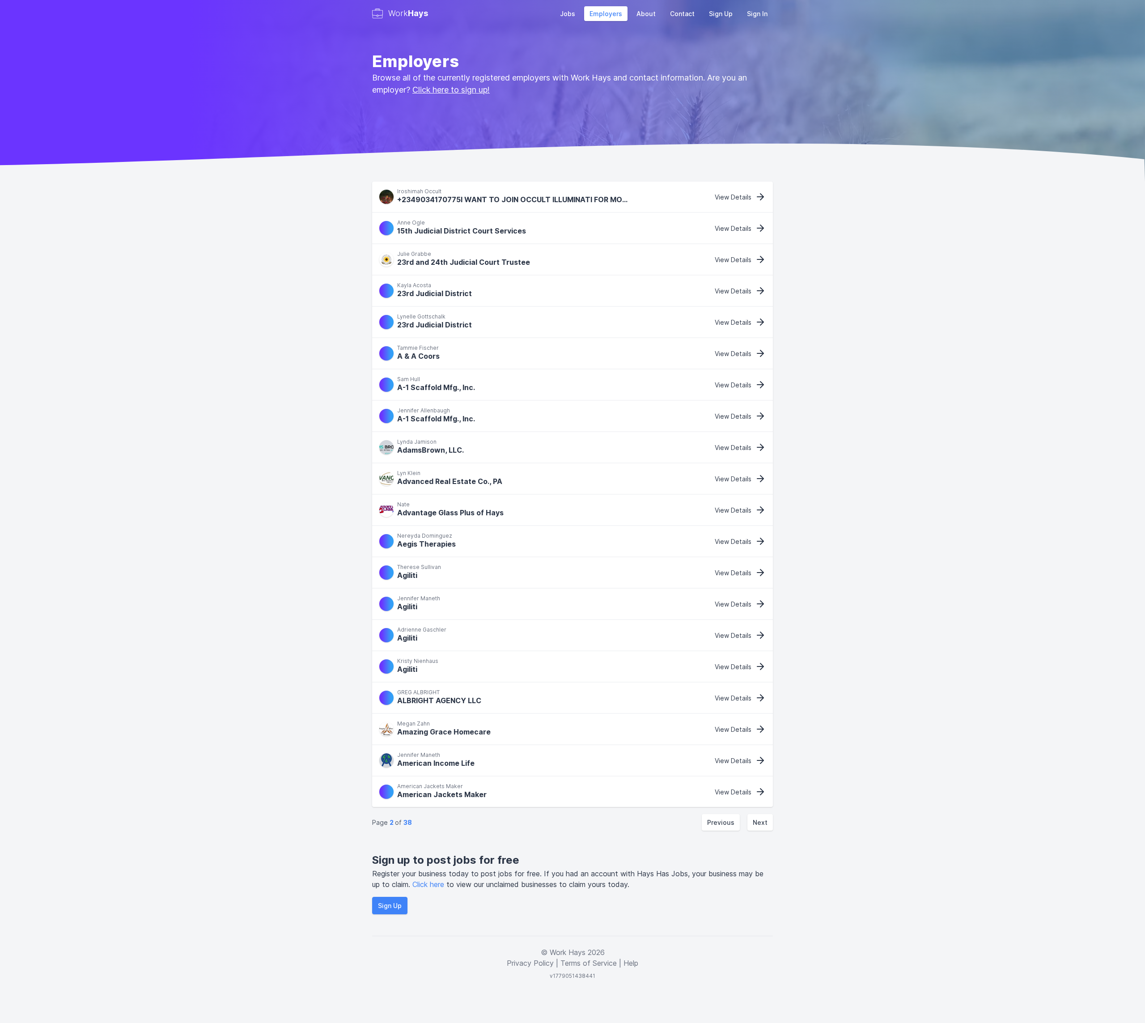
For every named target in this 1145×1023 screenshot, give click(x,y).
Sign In (757, 13)
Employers (605, 13)
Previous (720, 822)
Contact (682, 13)
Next (760, 822)
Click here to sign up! (451, 89)
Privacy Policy (530, 963)
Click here (429, 884)
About (646, 13)
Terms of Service (588, 963)
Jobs (567, 13)
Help (630, 963)
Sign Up (721, 13)
